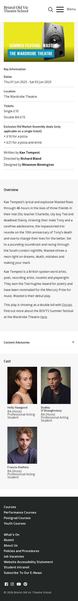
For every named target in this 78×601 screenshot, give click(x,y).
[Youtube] (19, 584)
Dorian (67, 305)
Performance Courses (20, 512)
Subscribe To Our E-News (23, 572)
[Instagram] (12, 584)
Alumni (9, 539)
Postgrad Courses (17, 517)
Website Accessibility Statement (28, 561)
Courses (10, 506)
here (43, 317)
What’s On (11, 534)
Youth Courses (15, 523)
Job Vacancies (14, 556)
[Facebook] (6, 584)
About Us (11, 545)
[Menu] (60, 9)
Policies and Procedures (21, 550)
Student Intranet (17, 567)
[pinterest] (25, 584)
